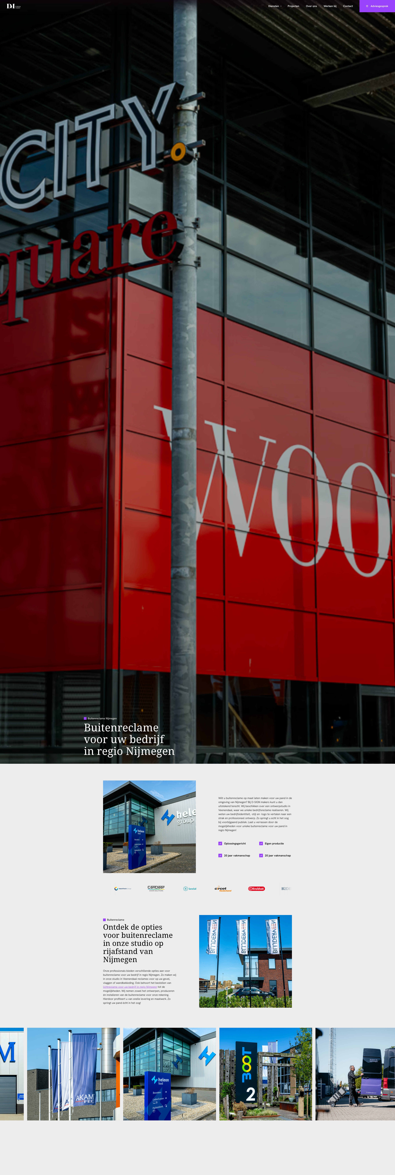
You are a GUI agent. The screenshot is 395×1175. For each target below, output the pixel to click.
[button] (274, 6)
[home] (13, 6)
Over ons (311, 6)
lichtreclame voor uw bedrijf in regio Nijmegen (130, 987)
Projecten (293, 6)
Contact (348, 6)
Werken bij (330, 6)
